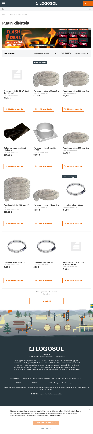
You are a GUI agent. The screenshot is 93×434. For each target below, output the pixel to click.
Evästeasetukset (60, 356)
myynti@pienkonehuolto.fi (71, 367)
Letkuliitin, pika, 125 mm (14, 262)
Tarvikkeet (12, 14)
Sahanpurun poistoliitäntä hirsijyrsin (15, 149)
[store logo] (46, 3)
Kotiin (4, 14)
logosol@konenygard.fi (71, 361)
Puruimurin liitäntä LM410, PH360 (44, 149)
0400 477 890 (54, 363)
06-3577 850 (58, 361)
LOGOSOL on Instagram (53, 383)
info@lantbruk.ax (74, 369)
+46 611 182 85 (66, 378)
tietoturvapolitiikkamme (52, 415)
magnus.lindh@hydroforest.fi (70, 365)
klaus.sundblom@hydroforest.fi (70, 363)
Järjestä (36, 53)
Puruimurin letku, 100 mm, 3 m (76, 148)
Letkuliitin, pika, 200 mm (43, 262)
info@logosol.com (77, 378)
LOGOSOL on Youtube (38, 383)
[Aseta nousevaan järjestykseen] (55, 53)
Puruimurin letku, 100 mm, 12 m (16, 206)
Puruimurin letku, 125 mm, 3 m (46, 205)
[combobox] (46, 9)
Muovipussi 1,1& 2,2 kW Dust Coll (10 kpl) (16, 92)
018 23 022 (63, 369)
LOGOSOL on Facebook (22, 383)
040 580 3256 (55, 365)
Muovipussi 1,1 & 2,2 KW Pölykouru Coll (73, 263)
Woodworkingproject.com (70, 383)
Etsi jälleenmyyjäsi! (34, 356)
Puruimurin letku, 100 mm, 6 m (46, 91)
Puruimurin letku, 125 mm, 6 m (76, 91)
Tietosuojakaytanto (47, 356)
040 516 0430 (57, 367)
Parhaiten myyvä (44, 53)
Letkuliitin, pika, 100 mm (73, 205)
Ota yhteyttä (46, 354)
